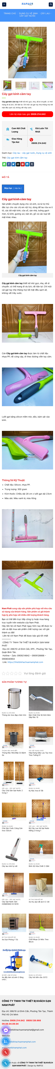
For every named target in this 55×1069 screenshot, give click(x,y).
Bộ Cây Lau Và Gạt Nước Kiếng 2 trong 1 (39, 829)
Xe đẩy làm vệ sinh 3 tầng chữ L (12, 978)
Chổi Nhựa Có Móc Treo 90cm (38, 940)
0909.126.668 (34, 1020)
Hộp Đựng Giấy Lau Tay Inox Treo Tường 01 (40, 754)
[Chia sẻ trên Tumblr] (32, 164)
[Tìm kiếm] (51, 4)
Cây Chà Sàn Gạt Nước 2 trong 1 (12, 791)
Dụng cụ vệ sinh (28, 13)
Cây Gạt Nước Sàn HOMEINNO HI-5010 (10, 903)
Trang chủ (10, 13)
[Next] (49, 52)
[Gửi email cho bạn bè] (18, 164)
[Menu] (4, 4)
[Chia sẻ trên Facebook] (9, 164)
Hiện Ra (17, 188)
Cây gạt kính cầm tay (17, 157)
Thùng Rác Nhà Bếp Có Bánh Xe (14, 754)
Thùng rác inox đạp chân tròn (14, 715)
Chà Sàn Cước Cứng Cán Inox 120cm (12, 829)
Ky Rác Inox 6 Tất (36, 791)
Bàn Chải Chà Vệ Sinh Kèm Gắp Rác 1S (40, 716)
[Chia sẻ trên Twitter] (13, 164)
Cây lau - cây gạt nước (35, 14)
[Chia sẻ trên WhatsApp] (4, 164)
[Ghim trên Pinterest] (23, 164)
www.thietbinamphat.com (14, 1047)
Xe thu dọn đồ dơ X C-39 (39, 902)
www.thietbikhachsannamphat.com (19, 1041)
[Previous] (6, 52)
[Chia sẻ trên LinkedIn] (27, 164)
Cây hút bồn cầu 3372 (38, 977)
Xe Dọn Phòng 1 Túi (10, 940)
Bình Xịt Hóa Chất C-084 (39, 866)
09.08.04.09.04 (10, 1023)
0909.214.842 (18, 1020)
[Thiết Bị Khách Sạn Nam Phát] (27, 4)
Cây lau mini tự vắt (9, 866)
